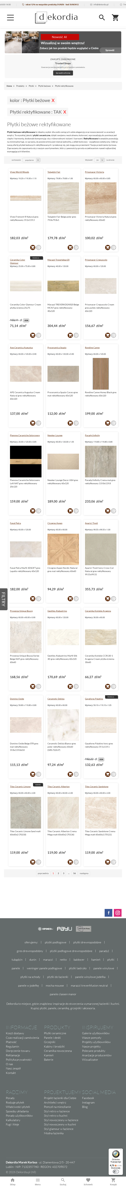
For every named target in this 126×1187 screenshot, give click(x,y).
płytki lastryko (78, 968)
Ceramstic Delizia (55, 698)
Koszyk (113, 1184)
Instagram (88, 1102)
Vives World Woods (19, 172)
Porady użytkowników (19, 1115)
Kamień (48, 1055)
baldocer (79, 959)
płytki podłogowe (55, 942)
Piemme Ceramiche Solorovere (25, 435)
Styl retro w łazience (57, 1111)
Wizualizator (90, 1059)
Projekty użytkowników (96, 1042)
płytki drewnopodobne (87, 942)
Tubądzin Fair (53, 172)
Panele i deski (52, 1037)
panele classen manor (63, 994)
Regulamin (12, 1046)
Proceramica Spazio (56, 347)
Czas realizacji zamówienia (22, 1037)
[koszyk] (32, 247)
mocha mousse (55, 985)
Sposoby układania (17, 1111)
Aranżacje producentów (97, 1055)
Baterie (48, 1059)
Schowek (88, 1184)
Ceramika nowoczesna (58, 1051)
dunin (32, 959)
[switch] (116, 1171)
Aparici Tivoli (91, 523)
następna (84, 873)
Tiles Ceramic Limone (20, 786)
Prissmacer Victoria (94, 172)
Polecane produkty (93, 1051)
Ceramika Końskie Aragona (98, 611)
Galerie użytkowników (96, 1033)
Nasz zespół (13, 1068)
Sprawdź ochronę (63, 73)
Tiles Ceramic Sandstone (96, 786)
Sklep (12, 1184)
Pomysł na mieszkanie (57, 1107)
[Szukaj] (102, 17)
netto (63, 959)
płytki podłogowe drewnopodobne (71, 951)
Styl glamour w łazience (58, 1129)
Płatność (11, 1042)
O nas (9, 1064)
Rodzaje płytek (15, 1102)
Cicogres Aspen (54, 523)
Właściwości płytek (18, 1107)
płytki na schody (30, 977)
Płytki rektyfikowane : (36, 111)
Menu (38, 1184)
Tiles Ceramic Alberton (58, 786)
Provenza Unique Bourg (21, 611)
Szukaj (63, 1184)
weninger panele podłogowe (44, 968)
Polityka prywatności (19, 1059)
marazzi (48, 959)
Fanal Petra (15, 523)
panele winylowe (103, 968)
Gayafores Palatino (94, 698)
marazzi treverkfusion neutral (89, 985)
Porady (10, 1098)
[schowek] (38, 247)
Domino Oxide (17, 698)
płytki (110, 959)
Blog (85, 1107)
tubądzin (17, 959)
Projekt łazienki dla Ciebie (60, 1098)
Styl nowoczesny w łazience (61, 1120)
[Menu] (10, 17)
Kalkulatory (13, 1120)
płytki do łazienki (57, 977)
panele (16, 968)
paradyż (104, 951)
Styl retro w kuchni (55, 1115)
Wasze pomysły (91, 1037)
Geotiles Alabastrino (57, 611)
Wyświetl (89, 160)
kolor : (30, 100)
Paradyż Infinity (92, 435)
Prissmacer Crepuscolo (96, 259)
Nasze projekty (91, 1046)
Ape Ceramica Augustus (21, 347)
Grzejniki (49, 1042)
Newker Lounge (54, 435)
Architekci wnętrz (55, 1102)
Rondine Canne (92, 347)
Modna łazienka (53, 1133)
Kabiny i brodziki (54, 1046)
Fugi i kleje (12, 1124)
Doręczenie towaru (18, 1051)
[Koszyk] (115, 17)
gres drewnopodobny (30, 951)
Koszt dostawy (15, 1033)
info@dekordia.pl (87, 4)
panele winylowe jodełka (90, 977)
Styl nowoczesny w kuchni (60, 1124)
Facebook (88, 1098)
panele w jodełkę (28, 985)
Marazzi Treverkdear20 (58, 259)
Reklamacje (13, 1055)
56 (74, 873)
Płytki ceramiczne (55, 1033)
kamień (95, 959)
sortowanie (16, 160)
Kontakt (11, 1073)
